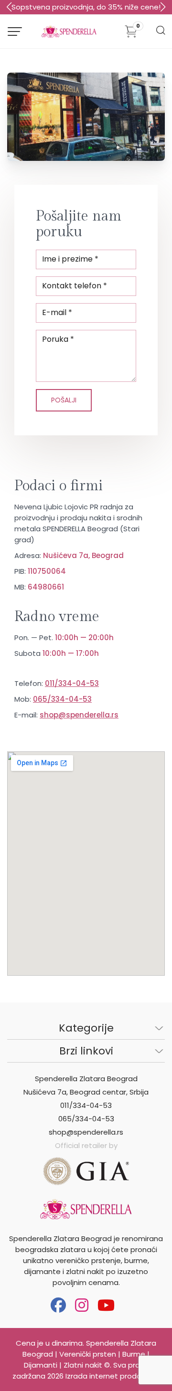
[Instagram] (81, 1305)
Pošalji (63, 400)
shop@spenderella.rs (79, 715)
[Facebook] (58, 1305)
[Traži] (160, 33)
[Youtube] (106, 1305)
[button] (163, 7)
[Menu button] (14, 31)
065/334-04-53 (62, 699)
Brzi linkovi (86, 1050)
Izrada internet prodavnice (112, 1376)
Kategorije (86, 1028)
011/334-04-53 (72, 683)
